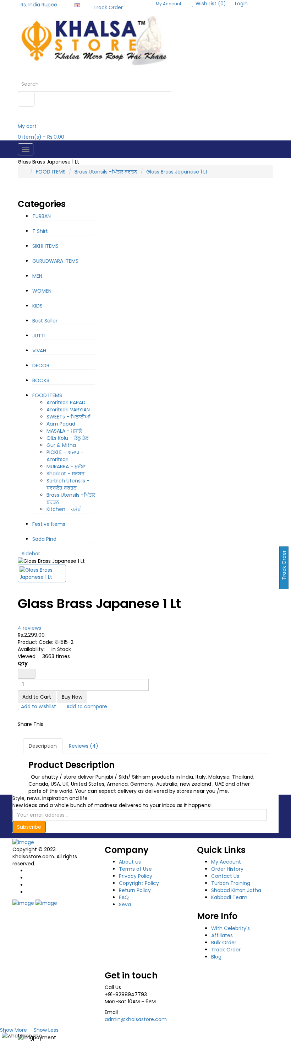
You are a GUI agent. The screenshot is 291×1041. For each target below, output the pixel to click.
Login (241, 3)
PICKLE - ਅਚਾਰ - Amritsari (65, 456)
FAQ (124, 897)
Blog (216, 956)
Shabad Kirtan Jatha (236, 890)
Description (43, 745)
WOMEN (41, 290)
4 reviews (29, 627)
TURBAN (41, 216)
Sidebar (31, 553)
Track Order (108, 7)
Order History (227, 868)
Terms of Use (135, 868)
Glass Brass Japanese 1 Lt (177, 171)
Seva (125, 904)
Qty (23, 663)
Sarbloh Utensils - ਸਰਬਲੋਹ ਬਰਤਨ (67, 484)
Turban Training (230, 883)
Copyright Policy (139, 883)
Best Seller (44, 320)
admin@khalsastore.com (136, 1019)
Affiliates (222, 935)
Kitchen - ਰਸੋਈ (64, 509)
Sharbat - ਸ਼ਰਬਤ (65, 473)
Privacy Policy (135, 876)
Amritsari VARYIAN (68, 409)
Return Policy (135, 890)
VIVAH (39, 350)
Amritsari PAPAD (66, 402)
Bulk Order (223, 942)
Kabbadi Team (229, 897)
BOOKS (40, 380)
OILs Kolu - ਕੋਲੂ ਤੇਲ (67, 438)
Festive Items (48, 524)
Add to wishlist (38, 706)
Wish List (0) (210, 3)
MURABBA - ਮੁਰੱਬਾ (66, 466)
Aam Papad (60, 423)
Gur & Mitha (61, 445)
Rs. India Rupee (40, 4)
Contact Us (225, 876)
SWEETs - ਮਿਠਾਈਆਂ (68, 416)
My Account (226, 861)
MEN (37, 275)
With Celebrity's (230, 928)
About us (130, 861)
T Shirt (40, 231)
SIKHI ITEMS (45, 246)
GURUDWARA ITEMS (55, 261)
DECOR (40, 365)
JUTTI (38, 335)
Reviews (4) (83, 745)
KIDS (37, 305)
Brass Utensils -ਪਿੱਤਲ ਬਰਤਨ (106, 171)
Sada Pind (44, 539)
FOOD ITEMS (51, 171)
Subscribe (29, 827)
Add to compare (86, 706)
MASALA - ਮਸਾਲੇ (64, 430)
